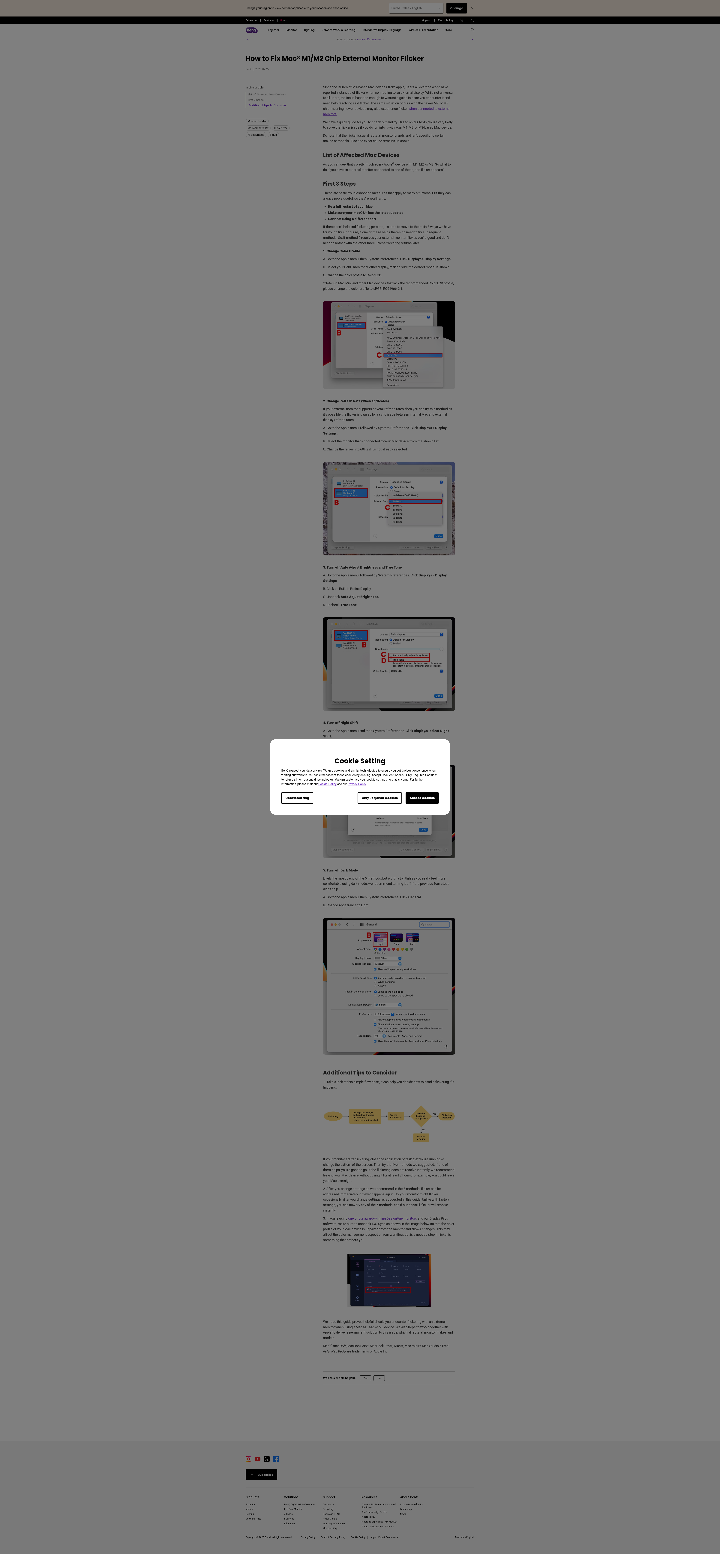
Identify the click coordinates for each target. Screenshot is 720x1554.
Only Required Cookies (380, 798)
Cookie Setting (297, 798)
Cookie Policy (327, 784)
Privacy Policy (357, 784)
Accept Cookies (422, 798)
